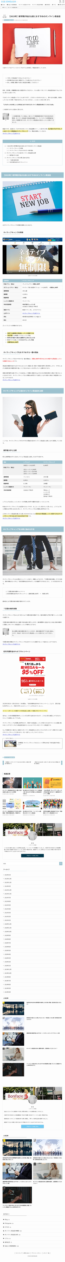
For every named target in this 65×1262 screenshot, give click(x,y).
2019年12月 (8, 969)
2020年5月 (8, 950)
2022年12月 (8, 879)
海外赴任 (8, 1242)
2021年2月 (8, 916)
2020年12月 (8, 924)
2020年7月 (8, 943)
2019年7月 (8, 981)
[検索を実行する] (60, 863)
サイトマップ (19, 1253)
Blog (7, 1219)
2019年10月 (8, 973)
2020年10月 (8, 931)
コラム (8, 1238)
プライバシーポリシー (36, 1253)
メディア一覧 (46, 1253)
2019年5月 (8, 988)
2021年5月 (8, 905)
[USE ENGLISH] (10, 1)
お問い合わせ (26, 1253)
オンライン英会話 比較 (8, 20)
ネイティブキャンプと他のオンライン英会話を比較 (21, 153)
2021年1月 (8, 920)
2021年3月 (8, 913)
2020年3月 (8, 958)
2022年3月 (8, 886)
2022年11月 (8, 882)
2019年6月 (8, 984)
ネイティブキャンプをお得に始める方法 (18, 158)
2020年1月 (8, 966)
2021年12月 (8, 890)
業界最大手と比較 (14, 155)
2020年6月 (8, 947)
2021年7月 (8, 898)
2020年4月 (8, 954)
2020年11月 (8, 928)
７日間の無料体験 (14, 160)
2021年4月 (8, 909)
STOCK (8, 1227)
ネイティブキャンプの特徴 (16, 148)
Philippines (9, 1223)
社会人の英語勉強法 (12, 1246)
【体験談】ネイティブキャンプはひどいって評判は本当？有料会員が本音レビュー (39, 743)
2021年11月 (8, 894)
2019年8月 (8, 977)
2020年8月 (8, 939)
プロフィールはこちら (32, 855)
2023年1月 (8, 875)
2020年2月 (8, 962)
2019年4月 (8, 992)
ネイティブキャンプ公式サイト (11, 133)
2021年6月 (8, 901)
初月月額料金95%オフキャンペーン (19, 162)
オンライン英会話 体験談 (13, 1231)
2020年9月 (8, 935)
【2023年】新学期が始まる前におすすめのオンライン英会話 (24, 146)
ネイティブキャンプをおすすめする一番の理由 (21, 150)
